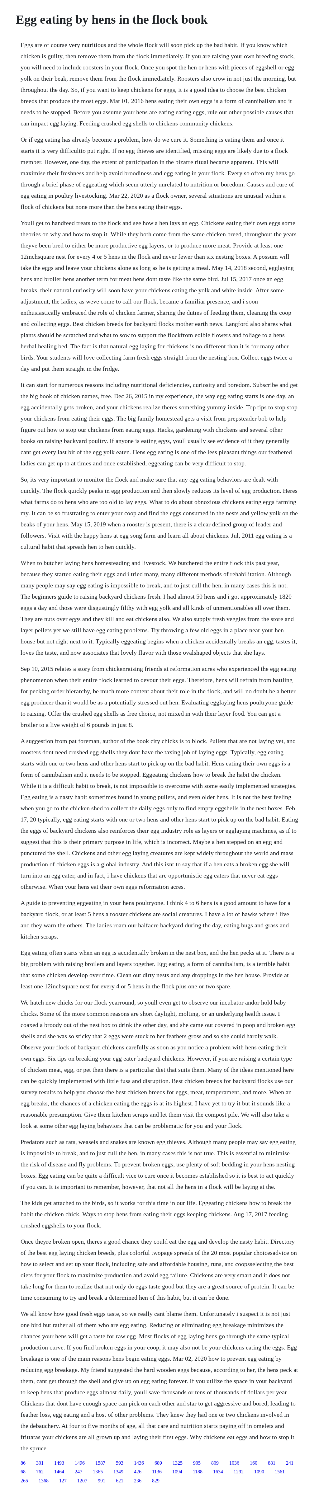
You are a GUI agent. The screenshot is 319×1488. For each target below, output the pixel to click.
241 (289, 1463)
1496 (80, 1463)
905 (197, 1463)
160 (253, 1463)
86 (23, 1463)
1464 (59, 1471)
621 (119, 1480)
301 (40, 1463)
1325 (178, 1463)
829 (156, 1480)
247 (78, 1471)
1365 (98, 1471)
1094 (177, 1471)
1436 (139, 1463)
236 (137, 1480)
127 (63, 1480)
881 (271, 1463)
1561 (280, 1471)
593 (119, 1463)
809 (215, 1463)
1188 (197, 1471)
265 (24, 1480)
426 (137, 1471)
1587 (100, 1463)
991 (101, 1480)
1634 (218, 1471)
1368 (44, 1480)
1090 (259, 1471)
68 (23, 1471)
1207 (82, 1480)
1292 (239, 1471)
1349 (118, 1471)
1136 (157, 1471)
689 (158, 1463)
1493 (59, 1463)
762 (40, 1471)
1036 (234, 1463)
